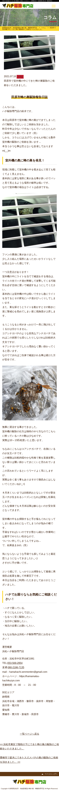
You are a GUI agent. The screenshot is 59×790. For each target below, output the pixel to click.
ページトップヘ (51, 774)
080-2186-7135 (16, 667)
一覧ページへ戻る (29, 734)
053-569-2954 (15, 663)
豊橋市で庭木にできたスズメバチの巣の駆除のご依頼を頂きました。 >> (29, 759)
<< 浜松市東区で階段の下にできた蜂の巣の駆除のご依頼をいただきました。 (29, 746)
